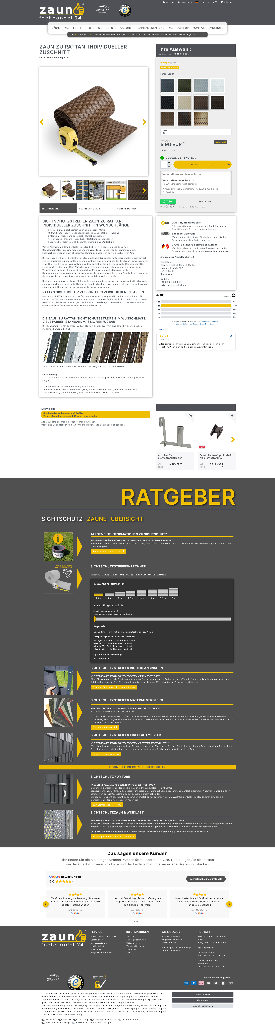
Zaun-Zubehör (178, 27)
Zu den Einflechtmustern (105, 754)
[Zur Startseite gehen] (72, 34)
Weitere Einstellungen (101, 1022)
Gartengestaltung (151, 27)
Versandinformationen (217, 251)
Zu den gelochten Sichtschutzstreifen (112, 836)
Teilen (169, 201)
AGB (128, 952)
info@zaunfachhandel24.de (212, 942)
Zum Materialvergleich (104, 727)
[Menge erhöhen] (169, 163)
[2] (174, 592)
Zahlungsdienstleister (106, 1019)
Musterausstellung (99, 943)
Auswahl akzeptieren (203, 1006)
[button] (46, 904)
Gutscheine (96, 949)
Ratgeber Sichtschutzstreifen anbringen (113, 687)
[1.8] (163, 592)
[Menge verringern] (169, 167)
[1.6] (152, 592)
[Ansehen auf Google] (75, 913)
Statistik (67, 1019)
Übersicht (127, 519)
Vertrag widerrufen (135, 946)
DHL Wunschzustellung (58, 1022)
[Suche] (209, 2)
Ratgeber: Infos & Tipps (101, 952)
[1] (120, 594)
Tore (91, 27)
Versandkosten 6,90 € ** (178, 180)
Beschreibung (50, 208)
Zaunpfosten (74, 27)
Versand (130, 936)
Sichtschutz (107, 27)
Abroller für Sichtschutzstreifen (170, 456)
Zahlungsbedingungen (136, 940)
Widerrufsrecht (133, 943)
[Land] (196, 2)
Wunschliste (206, 201)
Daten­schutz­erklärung (70, 1014)
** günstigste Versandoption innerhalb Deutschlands (183, 207)
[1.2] (131, 593)
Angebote (216, 27)
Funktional (81, 1022)
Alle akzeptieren (202, 994)
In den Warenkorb (201, 164)
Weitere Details (126, 208)
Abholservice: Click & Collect (104, 936)
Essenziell (51, 1019)
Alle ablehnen (203, 1000)
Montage (199, 27)
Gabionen (127, 27)
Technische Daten (90, 208)
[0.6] (99, 594)
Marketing (83, 1019)
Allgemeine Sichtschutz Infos (108, 551)
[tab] (58, 208)
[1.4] (141, 593)
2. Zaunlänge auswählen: (110, 605)
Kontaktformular (206, 947)
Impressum (131, 949)
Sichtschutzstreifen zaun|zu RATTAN (109, 34)
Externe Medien (131, 1019)
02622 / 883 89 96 (216, 936)
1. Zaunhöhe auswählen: (110, 583)
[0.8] (109, 594)
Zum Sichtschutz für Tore (106, 805)
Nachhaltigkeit (97, 946)
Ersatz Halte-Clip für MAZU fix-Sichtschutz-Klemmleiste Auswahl (216, 456)
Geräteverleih (97, 940)
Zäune (56, 27)
